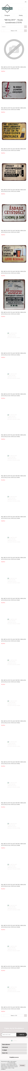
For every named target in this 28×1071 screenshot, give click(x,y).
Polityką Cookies (4, 1062)
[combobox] (14, 26)
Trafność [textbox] (3, 26)
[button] (14, 1044)
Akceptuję (22, 1065)
